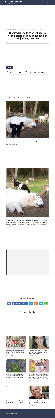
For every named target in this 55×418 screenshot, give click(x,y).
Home (7, 29)
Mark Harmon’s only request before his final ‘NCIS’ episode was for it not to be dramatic (38, 402)
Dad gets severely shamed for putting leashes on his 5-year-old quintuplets (15, 401)
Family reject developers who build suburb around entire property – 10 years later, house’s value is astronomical (15, 376)
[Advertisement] (27, 17)
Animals (9, 67)
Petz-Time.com (16, 2)
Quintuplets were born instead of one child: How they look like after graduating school (15, 352)
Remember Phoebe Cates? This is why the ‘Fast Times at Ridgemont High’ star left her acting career (38, 352)
